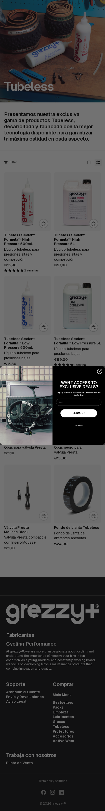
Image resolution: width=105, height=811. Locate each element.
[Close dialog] (99, 371)
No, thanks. (79, 426)
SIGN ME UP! (79, 413)
